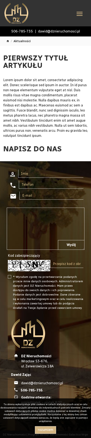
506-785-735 (22, 31)
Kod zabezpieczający (24, 256)
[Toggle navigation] (80, 14)
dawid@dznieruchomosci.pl (59, 31)
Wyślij (71, 245)
